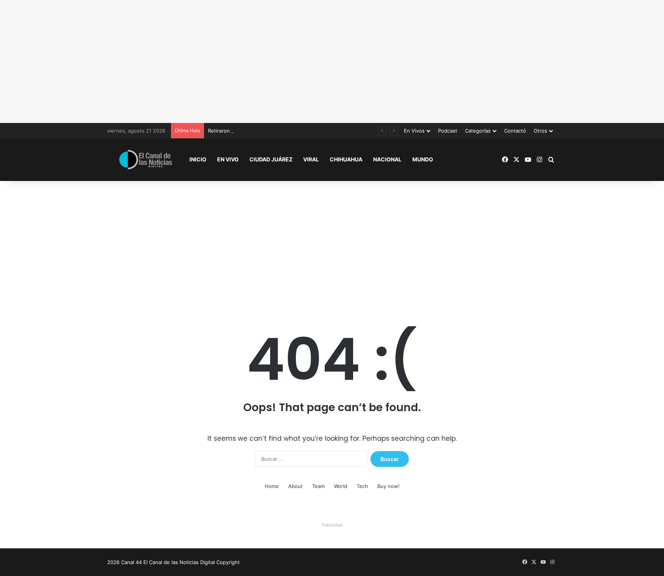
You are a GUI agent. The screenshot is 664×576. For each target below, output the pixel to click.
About (295, 486)
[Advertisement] (332, 61)
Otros (540, 131)
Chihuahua (346, 159)
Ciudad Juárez (270, 159)
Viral (311, 159)
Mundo (422, 159)
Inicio (197, 159)
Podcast (447, 131)
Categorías (478, 131)
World (340, 486)
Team (318, 486)
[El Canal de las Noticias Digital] (145, 160)
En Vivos (414, 131)
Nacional (387, 159)
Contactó (515, 131)
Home (272, 486)
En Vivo (228, 159)
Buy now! (388, 486)
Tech (362, 486)
